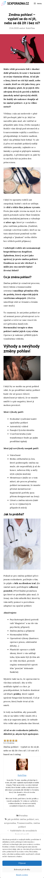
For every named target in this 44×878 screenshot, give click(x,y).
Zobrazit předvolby (22, 869)
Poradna (23, 815)
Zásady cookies (22, 875)
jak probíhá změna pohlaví (21, 819)
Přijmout (22, 863)
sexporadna (10, 823)
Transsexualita (24, 823)
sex (37, 819)
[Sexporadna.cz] (16, 3)
